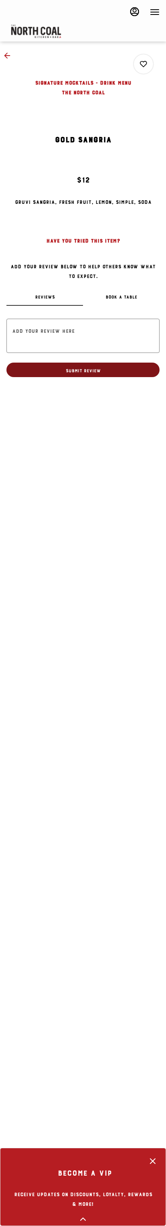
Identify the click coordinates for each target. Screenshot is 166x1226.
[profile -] (134, 12)
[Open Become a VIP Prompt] (83, 1219)
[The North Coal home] (66, 31)
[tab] (44, 296)
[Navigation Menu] (155, 12)
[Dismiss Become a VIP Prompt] (152, 1161)
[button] (9, 55)
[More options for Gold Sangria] (143, 64)
